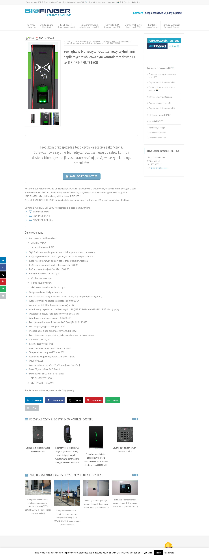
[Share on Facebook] (3, 267)
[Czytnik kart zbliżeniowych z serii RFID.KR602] (125, 434)
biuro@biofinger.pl (159, 168)
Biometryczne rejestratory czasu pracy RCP (162, 76)
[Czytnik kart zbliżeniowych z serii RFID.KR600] (38, 434)
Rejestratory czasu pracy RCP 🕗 (75, 2)
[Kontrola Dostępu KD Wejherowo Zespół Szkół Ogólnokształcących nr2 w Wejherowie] (96, 501)
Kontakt (152, 25)
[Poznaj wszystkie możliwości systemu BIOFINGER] (164, 48)
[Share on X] (3, 274)
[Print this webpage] (3, 296)
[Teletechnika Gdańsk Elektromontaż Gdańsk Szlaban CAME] (67, 511)
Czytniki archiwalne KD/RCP (159, 115)
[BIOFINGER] (48, 15)
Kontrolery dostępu (157, 127)
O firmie (31, 25)
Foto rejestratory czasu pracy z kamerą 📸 (104, 2)
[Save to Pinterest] (3, 281)
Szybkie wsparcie (171, 25)
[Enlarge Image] (43, 42)
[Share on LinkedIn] (3, 260)
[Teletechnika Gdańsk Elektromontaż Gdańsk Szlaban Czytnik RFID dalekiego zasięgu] (38, 500)
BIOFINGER (66, 25)
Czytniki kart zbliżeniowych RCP (162, 82)
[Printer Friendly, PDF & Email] (81, 38)
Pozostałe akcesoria (157, 132)
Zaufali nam (46, 25)
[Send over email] (3, 289)
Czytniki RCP (112, 25)
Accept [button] (158, 552)
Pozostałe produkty (157, 137)
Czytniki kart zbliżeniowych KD (162, 108)
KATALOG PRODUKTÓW (83, 185)
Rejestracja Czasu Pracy (52, 2)
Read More (169, 552)
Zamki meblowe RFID (33, 2)
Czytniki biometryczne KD (160, 103)
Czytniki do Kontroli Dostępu (159, 97)
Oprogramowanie (89, 25)
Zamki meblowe (133, 25)
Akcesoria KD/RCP (155, 121)
